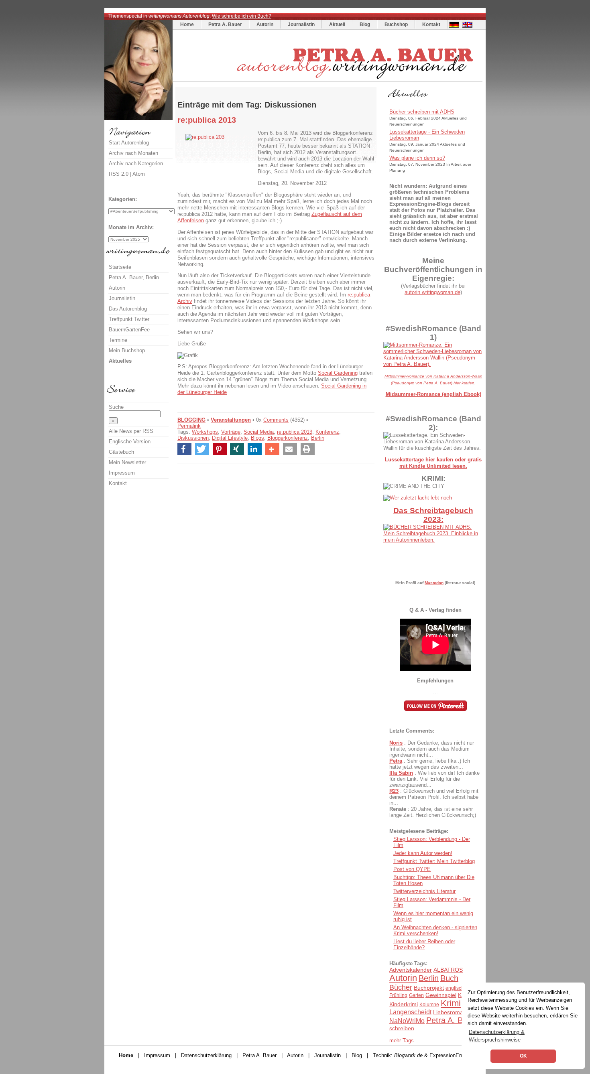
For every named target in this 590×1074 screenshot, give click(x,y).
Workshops (205, 432)
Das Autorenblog (128, 309)
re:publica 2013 (294, 432)
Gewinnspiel (440, 995)
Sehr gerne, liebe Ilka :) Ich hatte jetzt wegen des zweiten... (429, 764)
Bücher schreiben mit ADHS (421, 112)
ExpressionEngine (450, 1055)
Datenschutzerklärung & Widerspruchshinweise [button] (497, 1036)
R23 (394, 791)
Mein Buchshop (127, 350)
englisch (455, 988)
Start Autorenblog (129, 143)
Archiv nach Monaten (133, 153)
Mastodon (434, 583)
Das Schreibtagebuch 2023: (433, 515)
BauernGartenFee (129, 330)
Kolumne (429, 1004)
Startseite (120, 267)
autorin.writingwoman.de (432, 292)
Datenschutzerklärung (206, 1055)
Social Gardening (338, 373)
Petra (395, 761)
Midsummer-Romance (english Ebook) (433, 394)
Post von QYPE (412, 869)
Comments (276, 420)
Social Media (259, 432)
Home (187, 24)
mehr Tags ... (404, 1040)
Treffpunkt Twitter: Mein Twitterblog (434, 861)
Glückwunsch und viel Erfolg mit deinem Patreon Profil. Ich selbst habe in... (433, 797)
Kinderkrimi (403, 1004)
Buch (449, 978)
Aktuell (337, 24)
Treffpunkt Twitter (129, 319)
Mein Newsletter (127, 462)
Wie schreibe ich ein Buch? (241, 16)
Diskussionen (193, 438)
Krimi (451, 1003)
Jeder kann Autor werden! (422, 853)
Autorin (264, 24)
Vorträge (230, 432)
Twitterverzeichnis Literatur (424, 891)
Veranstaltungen (231, 420)
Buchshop (396, 24)
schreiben (401, 1028)
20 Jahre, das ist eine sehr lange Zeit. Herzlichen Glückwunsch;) (432, 812)
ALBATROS (448, 969)
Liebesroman (449, 1012)
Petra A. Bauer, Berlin (134, 277)
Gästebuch (121, 452)
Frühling (398, 995)
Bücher (400, 987)
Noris (396, 743)
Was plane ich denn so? (417, 158)
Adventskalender (410, 969)
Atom (138, 174)
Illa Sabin (401, 773)
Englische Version (130, 442)
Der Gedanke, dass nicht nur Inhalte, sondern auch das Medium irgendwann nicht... (431, 749)
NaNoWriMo (407, 1020)
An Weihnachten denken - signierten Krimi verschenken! (435, 930)
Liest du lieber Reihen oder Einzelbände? (424, 944)
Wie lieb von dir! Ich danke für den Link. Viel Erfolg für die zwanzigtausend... (434, 779)
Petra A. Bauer (225, 24)
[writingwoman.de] (328, 80)
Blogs (257, 438)
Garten (416, 995)
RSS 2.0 (118, 174)
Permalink (189, 426)
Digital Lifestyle (230, 438)
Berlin (317, 438)
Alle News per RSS (131, 431)
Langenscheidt (410, 1012)
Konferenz (327, 432)
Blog (365, 24)
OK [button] (523, 1056)
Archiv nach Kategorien (136, 163)
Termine (118, 340)
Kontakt (431, 24)
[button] (184, 449)
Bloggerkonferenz (287, 438)
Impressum (122, 473)
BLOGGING (191, 420)
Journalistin (301, 24)
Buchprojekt (429, 988)
